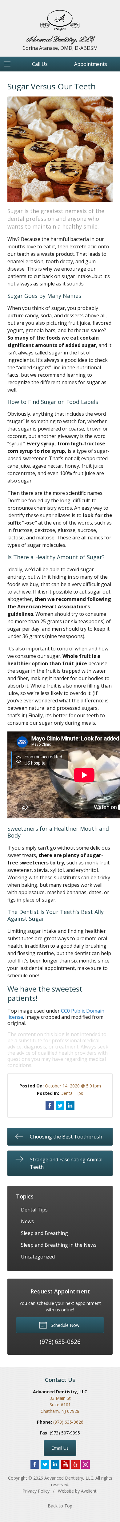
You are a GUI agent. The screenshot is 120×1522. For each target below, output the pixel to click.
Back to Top (60, 1506)
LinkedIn (55, 1464)
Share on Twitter (60, 1105)
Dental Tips (71, 1093)
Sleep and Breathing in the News (59, 1244)
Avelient (89, 1491)
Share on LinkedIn (70, 1105)
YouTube (65, 1464)
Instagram (85, 1464)
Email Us (60, 1448)
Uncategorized (38, 1256)
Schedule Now (64, 1325)
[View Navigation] (9, 64)
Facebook (34, 1464)
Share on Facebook (50, 1105)
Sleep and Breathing (44, 1233)
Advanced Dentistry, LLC (68, 1478)
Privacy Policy (36, 1491)
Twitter (45, 1464)
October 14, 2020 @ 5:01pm (73, 1086)
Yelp (75, 1464)
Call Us (40, 64)
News (27, 1221)
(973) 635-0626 (68, 1422)
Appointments (90, 64)
